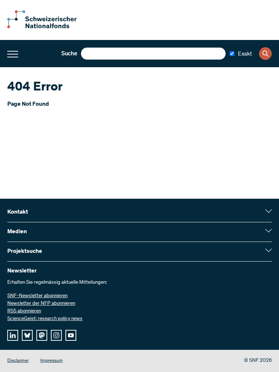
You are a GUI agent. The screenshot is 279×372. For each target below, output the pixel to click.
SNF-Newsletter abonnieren (37, 296)
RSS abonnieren (24, 311)
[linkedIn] (12, 335)
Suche (69, 54)
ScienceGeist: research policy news (44, 319)
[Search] (265, 53)
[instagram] (56, 335)
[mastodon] (41, 335)
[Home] (47, 27)
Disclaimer (18, 361)
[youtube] (70, 335)
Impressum (51, 361)
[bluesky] (27, 335)
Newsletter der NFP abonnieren (41, 303)
